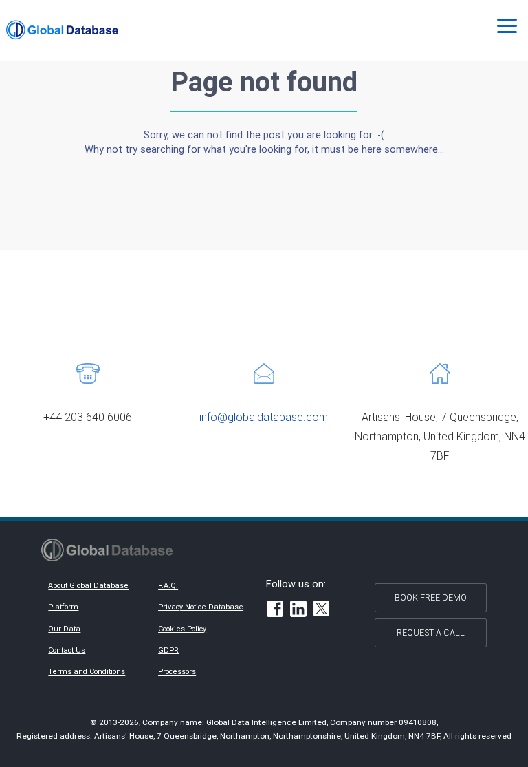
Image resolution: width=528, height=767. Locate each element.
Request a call (431, 632)
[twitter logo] (322, 610)
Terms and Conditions (86, 671)
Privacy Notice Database (200, 607)
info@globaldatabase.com (263, 417)
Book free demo (431, 597)
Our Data (64, 629)
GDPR (168, 650)
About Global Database (88, 585)
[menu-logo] (62, 30)
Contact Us (66, 650)
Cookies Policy (182, 629)
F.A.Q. (168, 585)
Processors (177, 671)
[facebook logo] (275, 610)
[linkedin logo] (298, 610)
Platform (63, 607)
